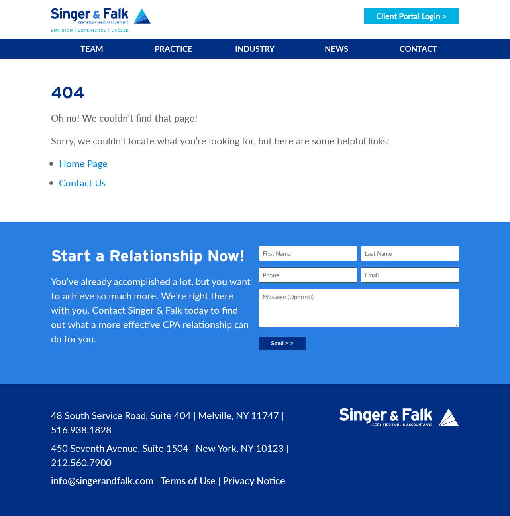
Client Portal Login (408, 16)
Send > (279, 343)
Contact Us (82, 182)
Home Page (83, 163)
